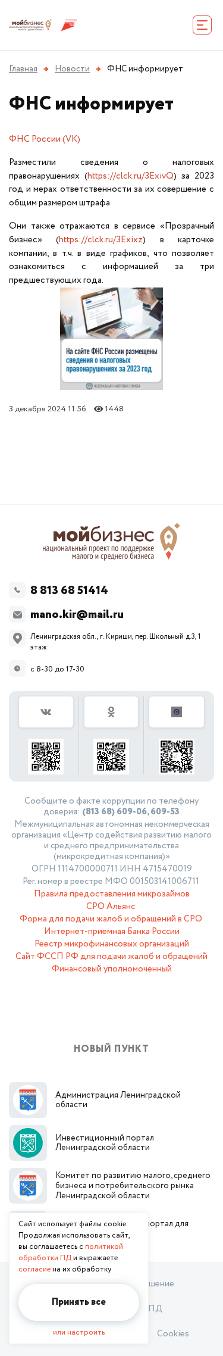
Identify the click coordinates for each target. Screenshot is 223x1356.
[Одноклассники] (112, 735)
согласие (34, 1269)
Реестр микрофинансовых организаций (111, 944)
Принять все (79, 1302)
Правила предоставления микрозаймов (112, 894)
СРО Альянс (110, 906)
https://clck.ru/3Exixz (101, 239)
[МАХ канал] (176, 735)
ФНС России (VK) (44, 139)
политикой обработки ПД (70, 1252)
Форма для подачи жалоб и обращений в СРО (111, 919)
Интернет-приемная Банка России (112, 931)
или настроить (79, 1332)
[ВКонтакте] (46, 735)
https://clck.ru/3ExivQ (130, 176)
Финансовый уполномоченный (112, 969)
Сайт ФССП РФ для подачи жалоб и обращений (111, 956)
